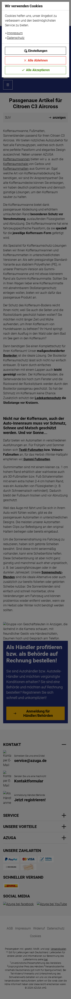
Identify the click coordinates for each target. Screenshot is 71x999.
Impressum (15, 33)
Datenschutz (15, 38)
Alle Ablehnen (38, 60)
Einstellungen (37, 51)
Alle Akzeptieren (38, 70)
